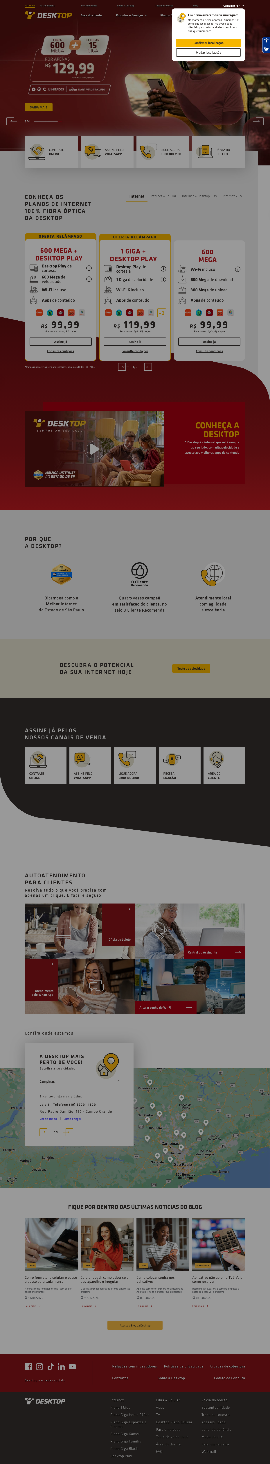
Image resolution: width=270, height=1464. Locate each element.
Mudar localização (208, 52)
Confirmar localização (209, 43)
